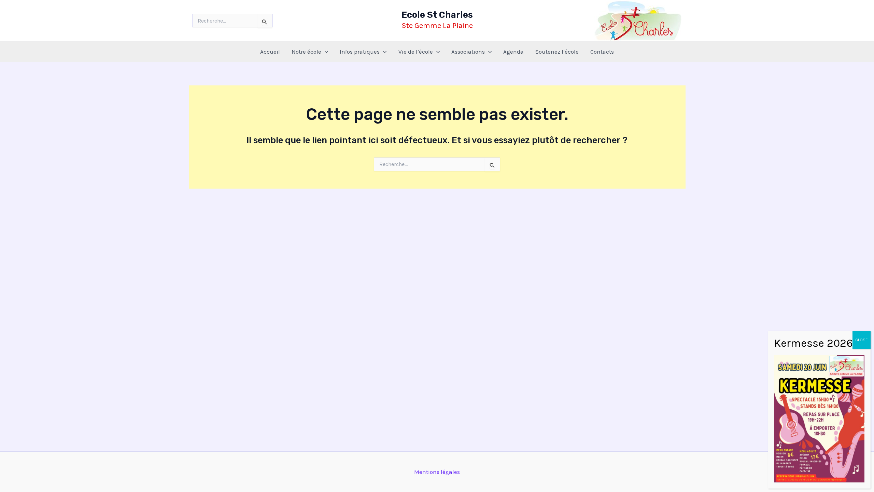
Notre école (306, 51)
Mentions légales (437, 471)
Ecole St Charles (437, 15)
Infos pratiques (360, 51)
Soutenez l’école (557, 51)
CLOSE (861, 340)
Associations (468, 51)
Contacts (602, 51)
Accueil (270, 51)
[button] (324, 51)
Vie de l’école (415, 51)
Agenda (513, 51)
